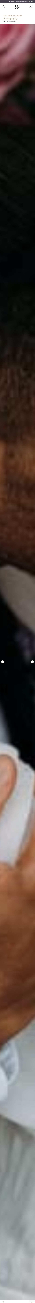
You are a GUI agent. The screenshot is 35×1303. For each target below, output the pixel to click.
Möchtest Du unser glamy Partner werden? (20, 1)
